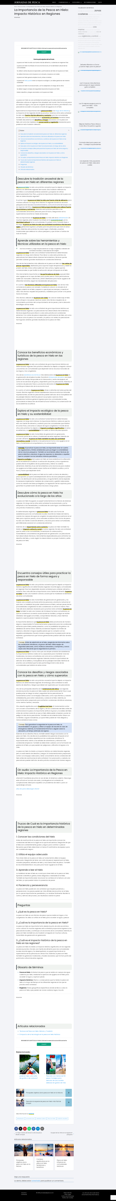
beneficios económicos (32, 375)
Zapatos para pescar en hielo (89, 24)
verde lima (80, 46)
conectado (35, 1181)
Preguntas (23, 164)
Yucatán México (86, 20)
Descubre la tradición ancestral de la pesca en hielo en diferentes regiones (43, 134)
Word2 (99, 36)
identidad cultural (41, 1118)
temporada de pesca (56, 377)
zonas (79, 11)
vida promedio (98, 40)
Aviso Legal (68, 1194)
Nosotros (24, 1193)
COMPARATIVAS (63, 2)
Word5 (93, 40)
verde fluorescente (89, 27)
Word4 (83, 27)
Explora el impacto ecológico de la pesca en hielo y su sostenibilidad (41, 143)
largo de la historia (62, 111)
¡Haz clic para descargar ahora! (27, 789)
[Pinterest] (25, 1129)
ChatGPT (44, 52)
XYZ (82, 24)
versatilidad (87, 11)
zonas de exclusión (95, 34)
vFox (94, 14)
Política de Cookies (67, 1198)
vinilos (80, 32)
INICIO (54, 2)
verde (80, 36)
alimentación (63, 218)
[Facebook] (16, 1129)
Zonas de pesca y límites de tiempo (91, 42)
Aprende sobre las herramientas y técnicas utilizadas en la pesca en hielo (43, 136)
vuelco (83, 11)
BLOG (100, 2)
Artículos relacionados (27, 169)
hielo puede (28, 81)
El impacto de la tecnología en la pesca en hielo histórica (39, 1034)
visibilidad (81, 34)
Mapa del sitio (68, 1193)
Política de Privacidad (68, 1196)
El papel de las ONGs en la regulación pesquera (61, 1133)
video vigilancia (87, 34)
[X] (20, 1129)
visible (94, 32)
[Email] (42, 1129)
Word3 (97, 24)
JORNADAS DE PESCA (27, 2)
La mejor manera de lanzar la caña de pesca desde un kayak (29, 1133)
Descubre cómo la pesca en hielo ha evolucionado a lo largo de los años (43, 146)
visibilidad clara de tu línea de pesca (92, 29)
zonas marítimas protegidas (89, 46)
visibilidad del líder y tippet (96, 44)
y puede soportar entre (92, 22)
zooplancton (90, 14)
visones (79, 42)
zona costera (90, 32)
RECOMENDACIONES (90, 2)
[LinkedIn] (33, 1129)
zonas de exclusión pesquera (84, 44)
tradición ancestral (62, 1118)
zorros (83, 42)
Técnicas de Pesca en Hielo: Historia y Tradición (36, 1031)
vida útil (98, 32)
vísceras (84, 32)
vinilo (84, 48)
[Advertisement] (44, 29)
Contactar (24, 1194)
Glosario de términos (26, 167)
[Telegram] (38, 1129)
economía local (56, 220)
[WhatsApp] (29, 1129)
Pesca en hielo (51, 1118)
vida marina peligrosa (94, 20)
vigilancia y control (90, 36)
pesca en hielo (23, 187)
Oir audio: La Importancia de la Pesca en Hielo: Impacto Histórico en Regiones (44, 157)
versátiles (92, 11)
